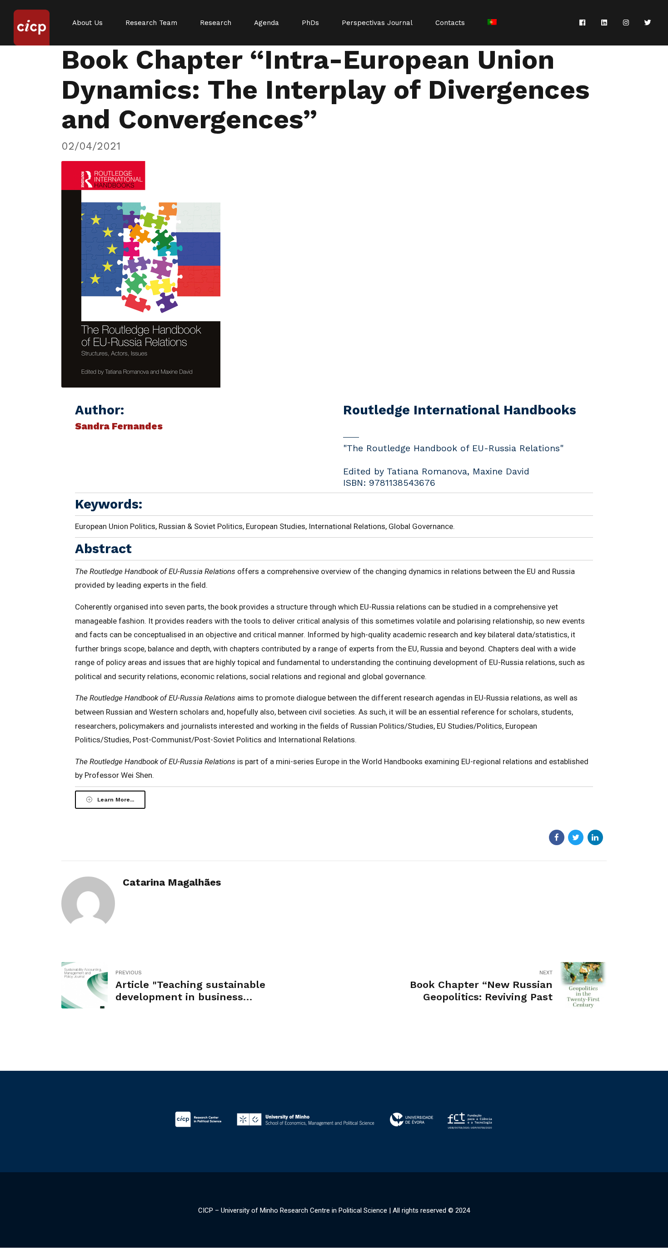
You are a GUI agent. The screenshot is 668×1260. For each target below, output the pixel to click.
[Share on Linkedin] (595, 837)
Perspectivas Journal (377, 23)
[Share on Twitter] (575, 837)
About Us (87, 23)
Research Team (151, 23)
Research (215, 23)
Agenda (266, 23)
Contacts (450, 23)
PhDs (310, 23)
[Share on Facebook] (556, 837)
